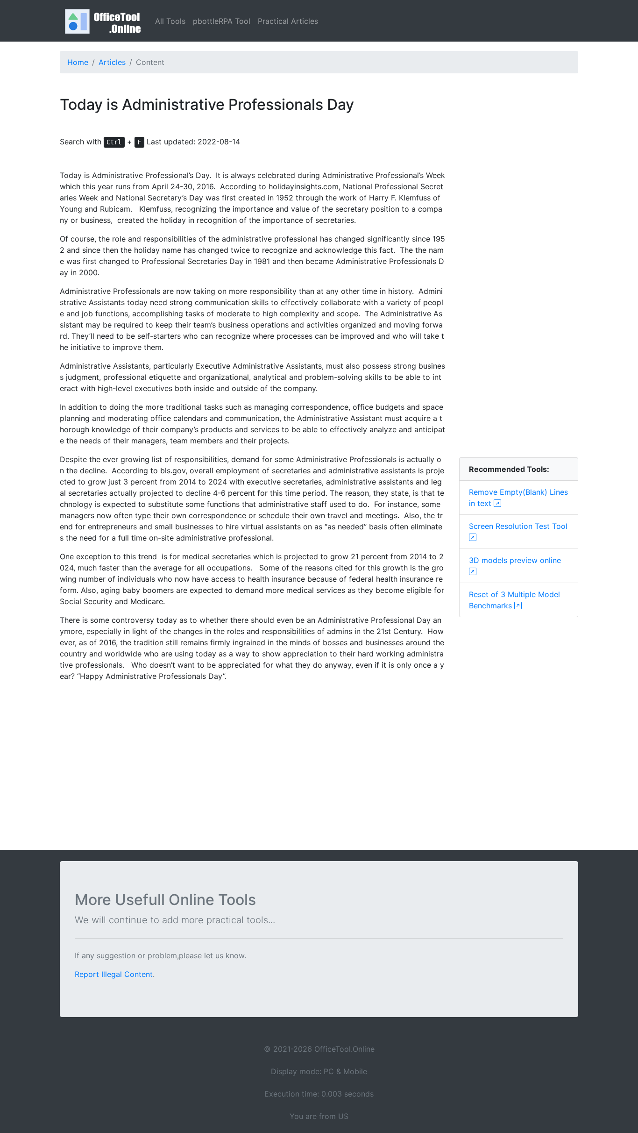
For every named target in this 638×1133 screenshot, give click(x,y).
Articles (112, 62)
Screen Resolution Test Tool (518, 526)
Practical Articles (288, 21)
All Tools (170, 21)
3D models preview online (515, 560)
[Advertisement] (518, 310)
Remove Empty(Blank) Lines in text (518, 497)
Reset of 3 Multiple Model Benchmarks (514, 600)
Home (77, 62)
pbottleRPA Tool (221, 21)
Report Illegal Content (114, 974)
